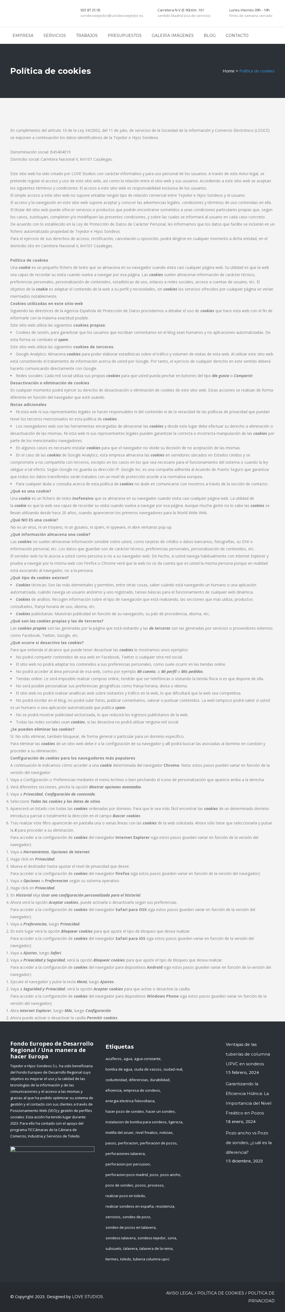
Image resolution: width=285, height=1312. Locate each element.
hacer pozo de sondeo (124, 1111)
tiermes (111, 1259)
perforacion (128, 1143)
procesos (156, 1185)
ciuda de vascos (147, 1069)
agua (128, 1058)
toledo (125, 1259)
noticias (166, 1132)
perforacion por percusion (127, 1164)
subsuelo (113, 1248)
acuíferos (113, 1058)
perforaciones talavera (125, 1153)
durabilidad (159, 1079)
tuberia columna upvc (151, 1259)
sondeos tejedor (151, 1237)
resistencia (165, 1206)
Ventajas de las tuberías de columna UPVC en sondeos (248, 1054)
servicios (113, 1216)
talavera (130, 1248)
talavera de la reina (156, 1248)
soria (172, 1237)
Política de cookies (220, 1293)
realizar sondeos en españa (129, 1206)
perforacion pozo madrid (126, 1174)
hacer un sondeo (160, 1111)
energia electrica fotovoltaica (129, 1100)
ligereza (175, 1121)
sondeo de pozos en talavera (130, 1227)
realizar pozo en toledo (125, 1195)
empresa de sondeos (142, 1090)
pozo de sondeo (119, 1185)
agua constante (147, 1058)
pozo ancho (170, 1174)
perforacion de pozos (158, 1143)
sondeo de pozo (136, 1216)
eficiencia (113, 1090)
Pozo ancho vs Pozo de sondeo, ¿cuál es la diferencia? (249, 1142)
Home (229, 71)
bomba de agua (118, 1069)
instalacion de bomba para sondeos (136, 1121)
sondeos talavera (120, 1237)
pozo (154, 1174)
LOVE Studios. (88, 1296)
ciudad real (172, 1069)
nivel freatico (147, 1132)
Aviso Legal (179, 1293)
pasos (110, 1143)
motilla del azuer (119, 1132)
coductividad (116, 1079)
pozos (140, 1185)
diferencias (138, 1079)
